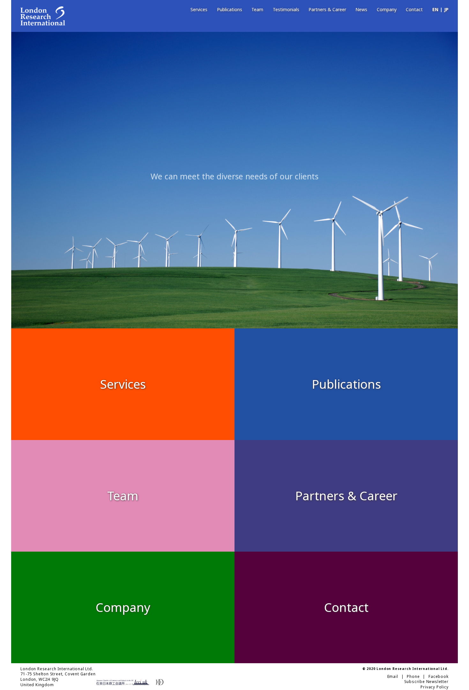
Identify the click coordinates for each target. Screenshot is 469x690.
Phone (413, 676)
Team (257, 9)
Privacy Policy (434, 687)
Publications (229, 9)
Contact (414, 9)
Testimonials (286, 9)
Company (387, 9)
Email (392, 676)
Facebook (438, 676)
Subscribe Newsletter (426, 681)
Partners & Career (327, 9)
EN (435, 9)
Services (198, 9)
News (361, 9)
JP (446, 9)
